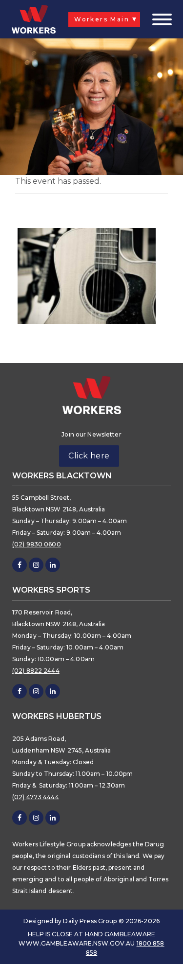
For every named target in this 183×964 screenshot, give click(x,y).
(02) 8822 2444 (36, 670)
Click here (89, 455)
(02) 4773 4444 (35, 797)
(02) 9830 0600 (36, 544)
